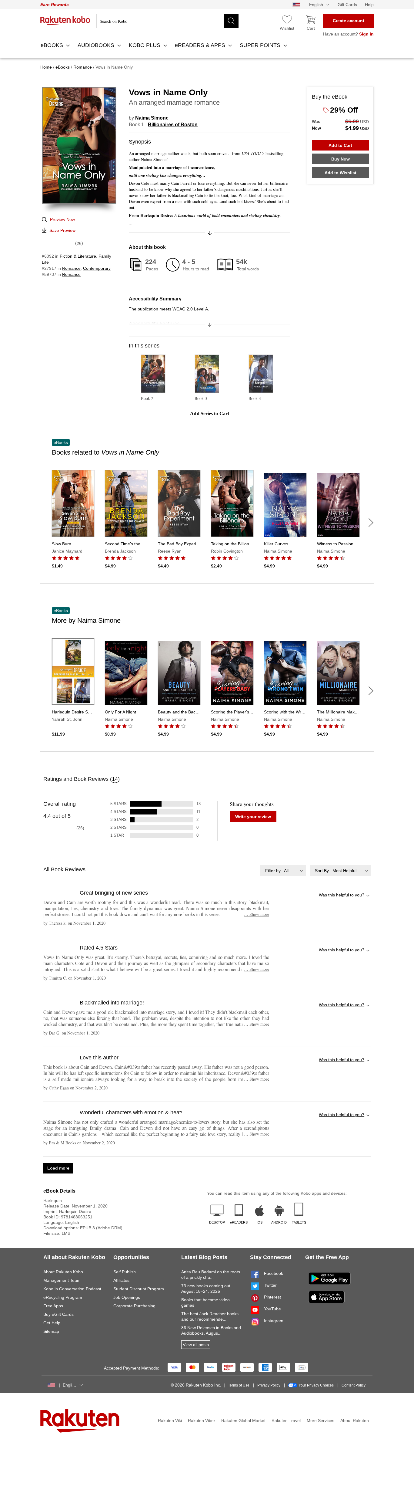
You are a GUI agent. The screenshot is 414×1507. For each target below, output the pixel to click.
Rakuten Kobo (65, 20)
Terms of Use (238, 1385)
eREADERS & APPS (201, 45)
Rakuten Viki (170, 1420)
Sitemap (51, 1331)
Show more (256, 914)
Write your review (253, 816)
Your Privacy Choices (316, 1385)
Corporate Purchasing (134, 1305)
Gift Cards (347, 4)
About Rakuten (354, 1420)
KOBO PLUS (145, 45)
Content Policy (354, 1385)
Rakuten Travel (286, 1420)
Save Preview (62, 230)
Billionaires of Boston (173, 124)
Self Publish (124, 1271)
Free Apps (53, 1305)
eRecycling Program (62, 1297)
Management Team (62, 1280)
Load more (58, 1168)
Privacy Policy (268, 1385)
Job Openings (126, 1297)
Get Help (51, 1322)
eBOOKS (53, 45)
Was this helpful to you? (341, 894)
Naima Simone (152, 117)
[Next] (371, 522)
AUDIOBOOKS (97, 45)
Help (369, 4)
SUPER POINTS (261, 45)
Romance (71, 268)
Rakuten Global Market (243, 1420)
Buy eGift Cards (58, 1314)
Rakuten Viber (201, 1420)
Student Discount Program (138, 1288)
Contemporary (97, 268)
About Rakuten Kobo (63, 1271)
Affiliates (121, 1280)
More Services (320, 1420)
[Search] (231, 21)
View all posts (196, 1344)
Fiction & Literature (78, 256)
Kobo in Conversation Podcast (72, 1288)
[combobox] (283, 870)
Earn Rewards (54, 4)
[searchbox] (167, 21)
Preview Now (62, 219)
